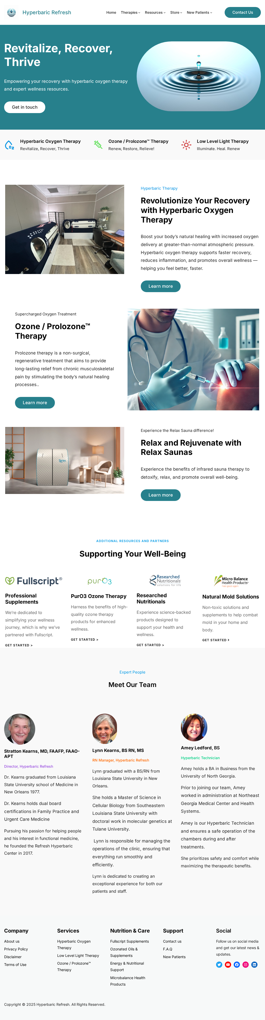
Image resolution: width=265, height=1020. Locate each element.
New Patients (174, 957)
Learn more (161, 286)
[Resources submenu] (165, 12)
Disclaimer (12, 957)
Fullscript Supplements (129, 941)
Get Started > (19, 645)
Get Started (215, 640)
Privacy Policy (16, 949)
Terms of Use (15, 964)
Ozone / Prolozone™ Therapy (138, 141)
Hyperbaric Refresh (47, 12)
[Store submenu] (181, 12)
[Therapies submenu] (139, 12)
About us (11, 941)
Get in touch (25, 107)
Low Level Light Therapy (78, 955)
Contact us (172, 941)
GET (75, 639)
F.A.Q (167, 949)
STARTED (87, 639)
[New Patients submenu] (211, 12)
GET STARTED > (150, 645)
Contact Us (242, 12)
